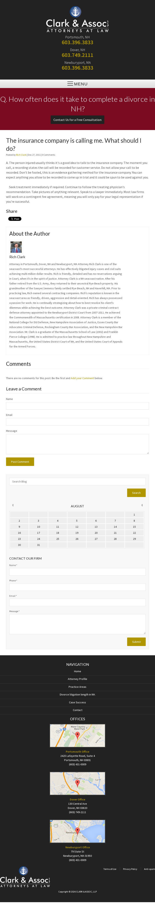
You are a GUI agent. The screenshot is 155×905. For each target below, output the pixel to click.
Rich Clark (21, 154)
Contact (77, 710)
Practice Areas (77, 687)
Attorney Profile (77, 679)
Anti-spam (149, 868)
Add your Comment (82, 378)
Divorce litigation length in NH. (77, 694)
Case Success (77, 702)
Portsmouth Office (77, 751)
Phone (13, 580)
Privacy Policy (130, 868)
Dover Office (77, 799)
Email (9, 415)
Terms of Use (109, 868)
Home (77, 671)
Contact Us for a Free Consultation (77, 120)
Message (11, 431)
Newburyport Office (77, 847)
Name (9, 399)
